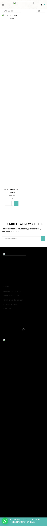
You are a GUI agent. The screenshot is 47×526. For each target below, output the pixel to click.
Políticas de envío (11, 295)
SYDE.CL (31, 522)
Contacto (7, 309)
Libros (6, 287)
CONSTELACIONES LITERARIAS (26, 520)
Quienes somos (10, 304)
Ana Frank (12, 196)
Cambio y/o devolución (13, 300)
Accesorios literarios (12, 291)
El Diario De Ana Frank (12, 191)
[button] (16, 203)
